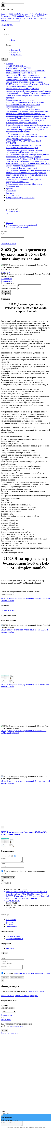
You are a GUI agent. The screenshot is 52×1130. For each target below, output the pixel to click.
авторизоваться (16, 1026)
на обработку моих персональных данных (32, 973)
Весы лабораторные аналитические (21, 125)
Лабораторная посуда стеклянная (20, 100)
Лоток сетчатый (36, 84)
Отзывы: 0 (5, 272)
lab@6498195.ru (8, 25)
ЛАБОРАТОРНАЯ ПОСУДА (18, 68)
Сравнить (16, 52)
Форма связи (11, 926)
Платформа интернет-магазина (16, 1127)
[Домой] (1, 59)
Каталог (9, 64)
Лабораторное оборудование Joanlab (21, 123)
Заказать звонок (17, 978)
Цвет (3, 1017)
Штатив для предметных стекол (24, 95)
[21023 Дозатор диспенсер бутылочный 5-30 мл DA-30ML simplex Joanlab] (7, 846)
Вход (13, 40)
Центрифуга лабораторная (25, 136)
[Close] (3, 5)
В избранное (6, 279)
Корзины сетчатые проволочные (25, 77)
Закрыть (5, 978)
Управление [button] (6, 1019)
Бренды (9, 188)
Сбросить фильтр (8, 243)
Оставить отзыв (8, 610)
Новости (10, 922)
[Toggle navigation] (5, 59)
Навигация (11, 191)
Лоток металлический (20, 84)
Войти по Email (7, 996)
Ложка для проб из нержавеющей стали (22, 81)
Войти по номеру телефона (26, 996)
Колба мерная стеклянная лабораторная (26, 119)
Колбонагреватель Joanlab (29, 170)
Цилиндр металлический (33, 91)
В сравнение (6, 281)
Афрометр (22, 148)
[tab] (18, 1015)
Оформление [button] (6, 1015)
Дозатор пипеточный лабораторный (27, 128)
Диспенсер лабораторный (29, 127)
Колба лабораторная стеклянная (29, 111)
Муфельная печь (25, 150)
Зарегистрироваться (14, 939)
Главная (9, 223)
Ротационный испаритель (29, 154)
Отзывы (9, 924)
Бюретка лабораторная (15, 70)
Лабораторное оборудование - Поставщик (24, 184)
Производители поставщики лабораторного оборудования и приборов (25, 180)
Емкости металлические (21, 73)
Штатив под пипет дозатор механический (26, 137)
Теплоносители (12, 186)
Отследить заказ (13, 936)
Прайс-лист (11, 920)
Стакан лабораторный (25, 116)
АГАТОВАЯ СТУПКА (16, 66)
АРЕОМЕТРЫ (12, 102)
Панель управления (9, 1033)
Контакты (10, 193)
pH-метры (10, 145)
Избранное (16, 54)
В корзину (6, 291)
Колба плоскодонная (36, 120)
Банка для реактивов (27, 102)
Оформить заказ (13, 211)
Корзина (15, 50)
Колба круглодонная (25, 118)
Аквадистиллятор (22, 145)
